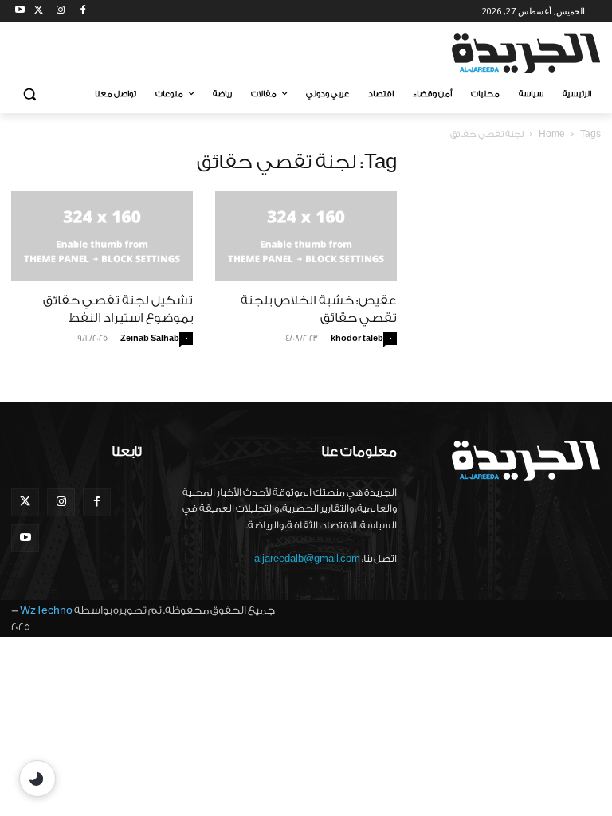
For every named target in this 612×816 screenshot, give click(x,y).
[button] (30, 94)
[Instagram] (61, 11)
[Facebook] (82, 11)
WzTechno (46, 610)
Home (552, 134)
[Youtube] (20, 11)
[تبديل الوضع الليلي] (37, 778)
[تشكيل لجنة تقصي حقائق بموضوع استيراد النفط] (102, 236)
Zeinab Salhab (149, 338)
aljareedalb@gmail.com (307, 558)
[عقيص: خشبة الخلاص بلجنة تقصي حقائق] (306, 236)
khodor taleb (357, 338)
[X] (38, 11)
